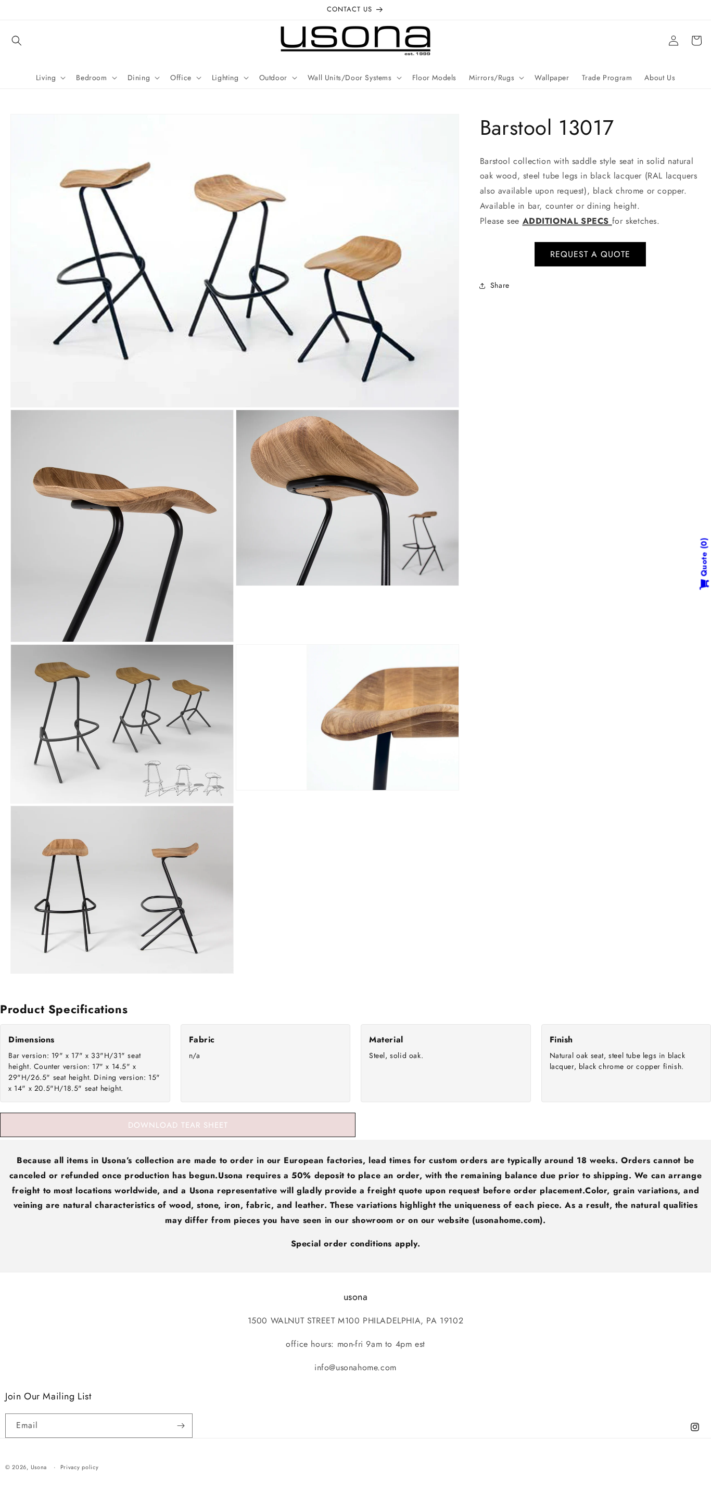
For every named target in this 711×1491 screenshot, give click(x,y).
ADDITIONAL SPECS (567, 221)
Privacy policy (79, 1467)
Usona (39, 1467)
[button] (16, 40)
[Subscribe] (180, 1425)
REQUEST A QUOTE (590, 254)
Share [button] (500, 285)
